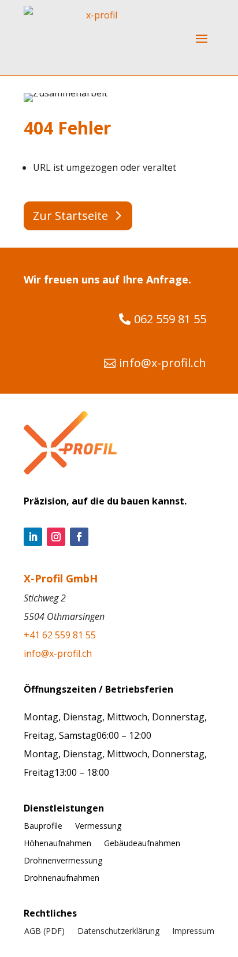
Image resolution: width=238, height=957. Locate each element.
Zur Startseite (70, 215)
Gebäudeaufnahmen (142, 843)
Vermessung (98, 826)
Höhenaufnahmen (57, 843)
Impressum (193, 931)
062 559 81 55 (170, 319)
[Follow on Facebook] (79, 537)
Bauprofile (43, 826)
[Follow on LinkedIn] (33, 537)
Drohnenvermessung (63, 861)
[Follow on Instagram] (56, 537)
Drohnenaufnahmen (61, 878)
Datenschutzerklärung (118, 931)
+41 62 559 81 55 (60, 635)
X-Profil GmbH (61, 578)
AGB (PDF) (44, 931)
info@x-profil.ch (162, 363)
